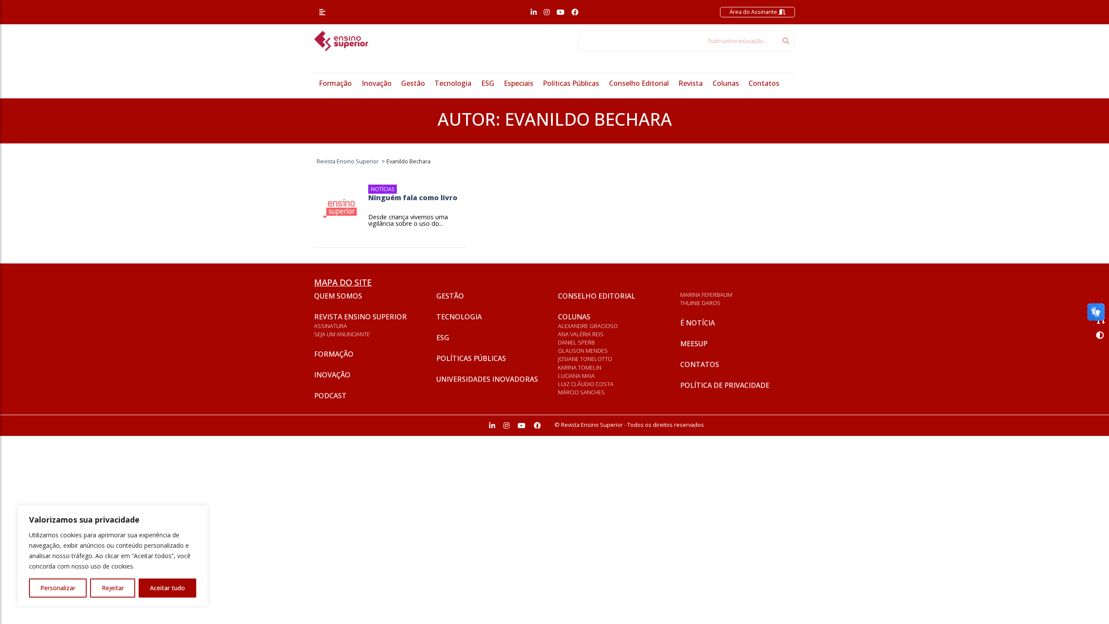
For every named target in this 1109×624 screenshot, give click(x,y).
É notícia (697, 323)
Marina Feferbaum (706, 295)
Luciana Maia (576, 376)
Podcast (330, 395)
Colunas (726, 83)
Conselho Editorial (639, 83)
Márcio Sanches (581, 392)
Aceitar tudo (167, 588)
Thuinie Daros (700, 303)
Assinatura (330, 326)
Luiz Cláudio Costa (585, 384)
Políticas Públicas (571, 83)
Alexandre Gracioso (588, 326)
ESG (487, 83)
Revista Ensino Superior (360, 317)
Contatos (764, 83)
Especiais (518, 83)
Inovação (377, 83)
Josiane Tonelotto (585, 359)
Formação (335, 83)
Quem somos (338, 296)
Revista (690, 83)
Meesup (693, 343)
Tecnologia (453, 83)
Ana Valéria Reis (580, 334)
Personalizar (57, 588)
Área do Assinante (754, 12)
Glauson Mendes (583, 350)
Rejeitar (113, 588)
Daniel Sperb (576, 342)
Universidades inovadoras (487, 379)
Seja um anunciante (342, 334)
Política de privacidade (724, 385)
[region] (112, 556)
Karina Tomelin (579, 367)
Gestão (413, 83)
